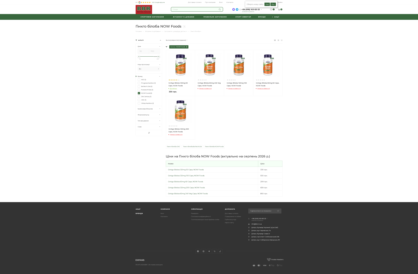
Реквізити (194, 213)
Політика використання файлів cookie (205, 219)
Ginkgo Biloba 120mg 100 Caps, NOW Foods (186, 176)
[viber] (233, 9)
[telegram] (237, 9)
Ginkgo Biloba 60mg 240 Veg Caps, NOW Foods (188, 194)
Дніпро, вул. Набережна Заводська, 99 (265, 240)
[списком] (278, 40)
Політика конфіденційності (201, 216)
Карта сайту (229, 222)
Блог (162, 213)
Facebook (198, 251)
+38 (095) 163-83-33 (251, 9)
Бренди (139, 213)
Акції (138, 209)
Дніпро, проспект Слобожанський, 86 (265, 237)
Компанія (165, 209)
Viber (214, 251)
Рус (273, 4)
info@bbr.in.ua (256, 224)
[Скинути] (149, 133)
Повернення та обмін (233, 216)
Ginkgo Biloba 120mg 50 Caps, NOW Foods (186, 170)
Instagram (203, 251)
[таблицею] (281, 40)
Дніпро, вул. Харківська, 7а (261, 230)
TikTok (220, 251)
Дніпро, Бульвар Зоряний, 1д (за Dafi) (264, 227)
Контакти (164, 216)
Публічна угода (230, 219)
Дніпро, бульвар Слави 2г (260, 234)
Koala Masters (277, 259)
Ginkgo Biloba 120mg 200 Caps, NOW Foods (186, 188)
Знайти (220, 9)
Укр (267, 4)
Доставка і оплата (231, 213)
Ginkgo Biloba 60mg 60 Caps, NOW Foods (185, 182)
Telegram (209, 251)
